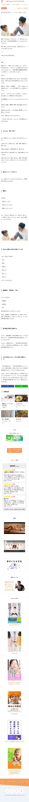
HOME (2, 781)
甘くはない (18, 419)
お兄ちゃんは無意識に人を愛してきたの (14, 741)
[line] (21, 386)
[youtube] (21, 791)
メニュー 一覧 (23, 4)
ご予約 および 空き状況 (5, 4)
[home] (8, 791)
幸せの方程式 (14, 713)
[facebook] (7, 386)
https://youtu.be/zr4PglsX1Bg (7, 55)
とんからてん (19, 403)
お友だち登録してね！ (14, 433)
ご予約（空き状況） (11, 781)
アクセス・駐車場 (15, 4)
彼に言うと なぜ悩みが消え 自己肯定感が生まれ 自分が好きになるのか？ (14, 772)
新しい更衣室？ (6, 419)
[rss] (12, 791)
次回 (21, 377)
